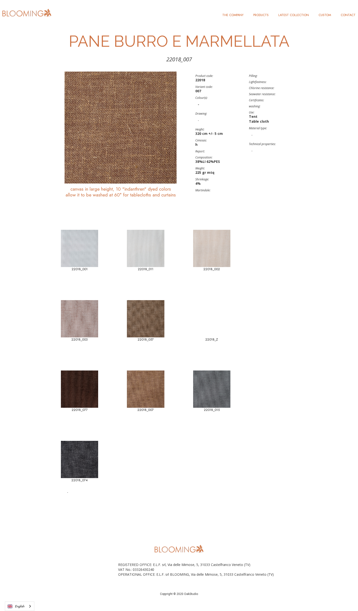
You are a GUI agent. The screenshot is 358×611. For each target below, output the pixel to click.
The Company (233, 15)
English (19, 606)
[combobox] (19, 606)
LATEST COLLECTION (293, 15)
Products (261, 15)
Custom (325, 15)
